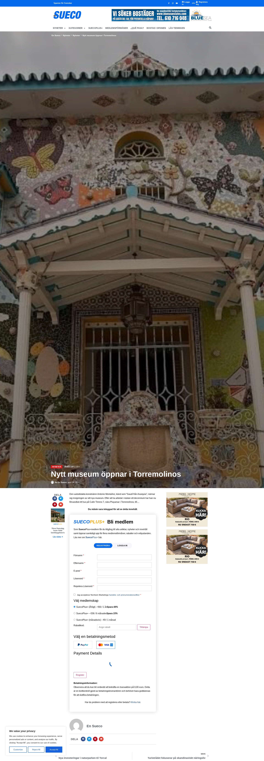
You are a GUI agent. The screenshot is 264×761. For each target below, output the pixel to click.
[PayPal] (83, 645)
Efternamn (79, 563)
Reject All (36, 749)
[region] (36, 741)
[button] (59, 28)
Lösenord (79, 579)
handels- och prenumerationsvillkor (124, 595)
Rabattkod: (79, 625)
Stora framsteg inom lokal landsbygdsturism (58, 530)
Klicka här (135, 702)
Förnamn (79, 555)
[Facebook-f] (168, 3)
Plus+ (92, 537)
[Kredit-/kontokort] (105, 645)
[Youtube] (176, 3)
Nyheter (66, 35)
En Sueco (56, 35)
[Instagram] (172, 3)
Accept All (54, 749)
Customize (18, 749)
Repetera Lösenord (84, 586)
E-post (77, 571)
